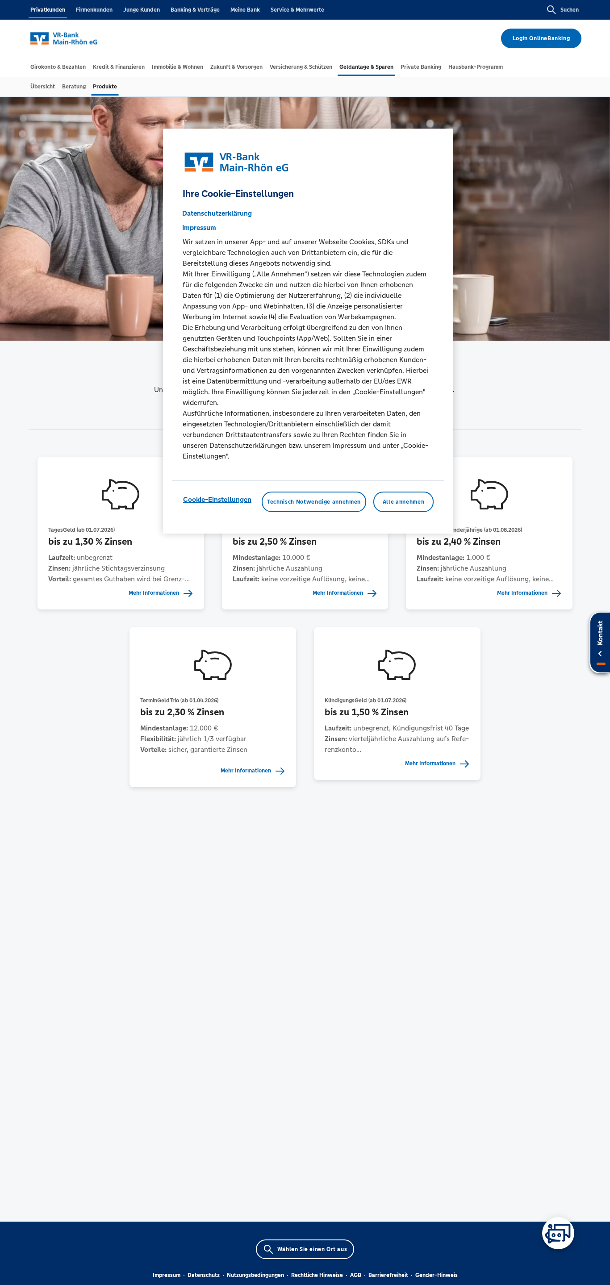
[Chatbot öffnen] (558, 1233)
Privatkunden (47, 9)
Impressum (166, 1275)
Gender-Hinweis (436, 1275)
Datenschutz (204, 1275)
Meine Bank (245, 9)
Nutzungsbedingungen (255, 1275)
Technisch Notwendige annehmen (314, 501)
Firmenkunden (94, 9)
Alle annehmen (403, 501)
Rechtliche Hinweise (317, 1275)
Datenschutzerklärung (217, 213)
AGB (355, 1275)
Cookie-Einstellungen (217, 499)
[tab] (58, 67)
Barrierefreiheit (388, 1275)
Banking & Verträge (195, 9)
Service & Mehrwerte (297, 9)
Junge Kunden (141, 9)
